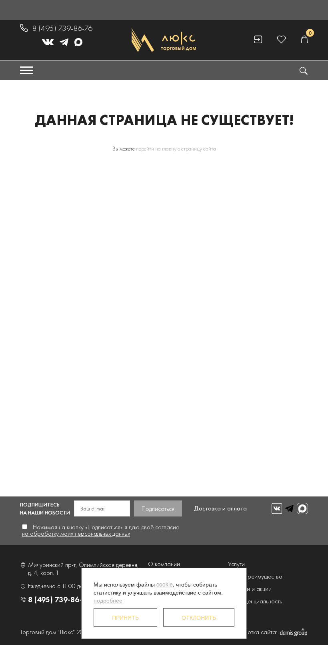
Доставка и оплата (220, 508)
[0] (304, 40)
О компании (164, 564)
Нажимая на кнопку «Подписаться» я (100, 530)
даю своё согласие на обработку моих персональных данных (100, 530)
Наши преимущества (255, 576)
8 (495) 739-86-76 (62, 28)
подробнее (108, 600)
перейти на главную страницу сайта (176, 148)
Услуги (236, 564)
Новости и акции (250, 589)
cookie (164, 584)
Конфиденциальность (255, 601)
